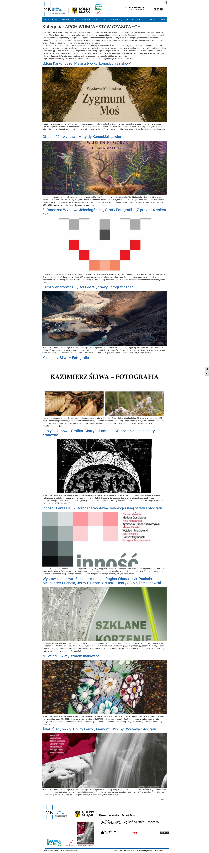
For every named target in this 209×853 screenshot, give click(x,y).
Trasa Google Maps (112, 833)
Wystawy (148, 20)
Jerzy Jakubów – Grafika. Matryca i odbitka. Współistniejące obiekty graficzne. (98, 433)
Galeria (161, 20)
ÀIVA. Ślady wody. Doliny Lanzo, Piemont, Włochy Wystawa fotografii (99, 729)
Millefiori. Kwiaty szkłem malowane (71, 656)
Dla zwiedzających (117, 20)
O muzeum (83, 20)
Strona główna (51, 20)
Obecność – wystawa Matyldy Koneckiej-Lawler (81, 136)
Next (163, 799)
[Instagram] (161, 9)
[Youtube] (158, 9)
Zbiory (135, 20)
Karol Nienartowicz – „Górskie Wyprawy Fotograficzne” (87, 287)
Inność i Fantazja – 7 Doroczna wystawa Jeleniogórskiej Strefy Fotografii (102, 508)
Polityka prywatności (121, 851)
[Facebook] (155, 9)
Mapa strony (159, 851)
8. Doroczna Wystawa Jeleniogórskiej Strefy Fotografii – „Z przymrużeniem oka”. (104, 212)
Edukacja (98, 20)
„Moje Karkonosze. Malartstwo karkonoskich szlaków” (86, 63)
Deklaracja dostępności (142, 851)
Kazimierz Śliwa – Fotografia (65, 358)
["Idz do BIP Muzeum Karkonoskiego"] (135, 832)
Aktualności (67, 20)
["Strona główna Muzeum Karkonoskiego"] (70, 812)
